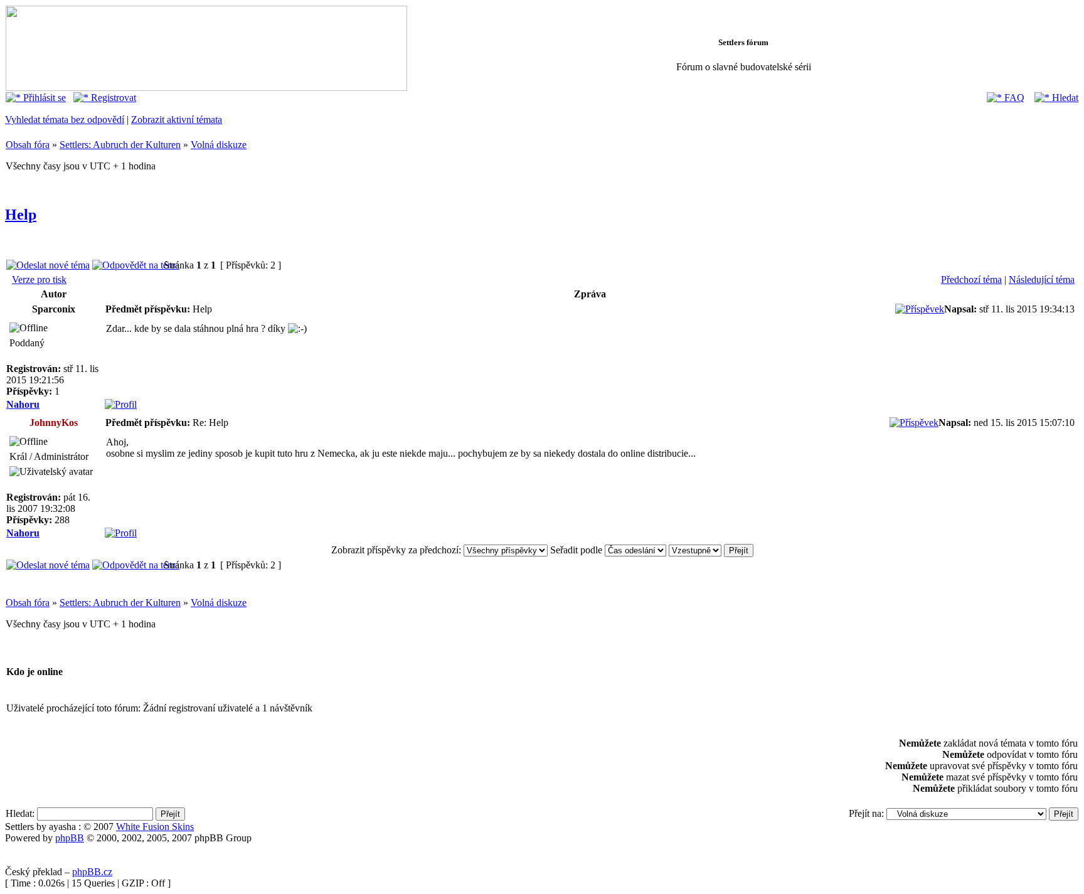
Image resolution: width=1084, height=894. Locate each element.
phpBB (69, 838)
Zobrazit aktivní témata (176, 119)
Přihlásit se (43, 97)
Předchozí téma (971, 279)
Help (20, 214)
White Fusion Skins (155, 826)
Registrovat (112, 97)
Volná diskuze (219, 144)
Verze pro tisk (39, 279)
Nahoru (23, 404)
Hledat (1063, 97)
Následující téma (1042, 279)
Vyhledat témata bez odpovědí (64, 119)
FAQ (1013, 97)
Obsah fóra (28, 144)
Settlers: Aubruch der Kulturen (120, 144)
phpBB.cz (92, 871)
